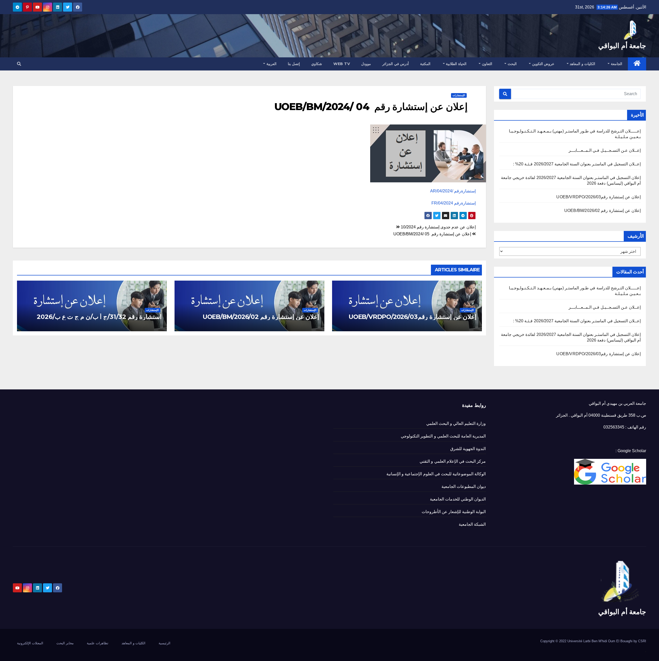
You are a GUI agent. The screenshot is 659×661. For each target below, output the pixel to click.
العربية (270, 63)
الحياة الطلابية (455, 63)
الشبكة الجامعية (472, 524)
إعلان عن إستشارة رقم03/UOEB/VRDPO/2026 (598, 197)
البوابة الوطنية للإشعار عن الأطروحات (454, 512)
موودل (366, 63)
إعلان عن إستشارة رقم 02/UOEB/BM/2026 (602, 210)
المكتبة (425, 63)
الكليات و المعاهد (582, 63)
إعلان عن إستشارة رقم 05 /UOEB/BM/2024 (432, 234)
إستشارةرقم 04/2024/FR (453, 203)
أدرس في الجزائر (395, 63)
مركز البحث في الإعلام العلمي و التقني (453, 461)
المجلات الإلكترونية (30, 643)
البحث (511, 63)
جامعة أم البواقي (622, 45)
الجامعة (616, 63)
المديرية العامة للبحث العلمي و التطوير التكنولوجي (443, 436)
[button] (19, 64)
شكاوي (316, 63)
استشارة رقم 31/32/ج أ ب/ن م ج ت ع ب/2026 (99, 316)
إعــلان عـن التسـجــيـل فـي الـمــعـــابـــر (605, 150)
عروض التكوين (542, 63)
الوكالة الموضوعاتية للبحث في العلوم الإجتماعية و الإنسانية (436, 474)
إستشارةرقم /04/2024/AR (453, 191)
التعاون (486, 63)
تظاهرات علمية (97, 643)
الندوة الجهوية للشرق (468, 448)
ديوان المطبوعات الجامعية (463, 486)
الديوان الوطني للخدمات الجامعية (458, 499)
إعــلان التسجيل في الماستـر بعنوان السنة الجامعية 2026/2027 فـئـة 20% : (577, 164)
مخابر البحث (65, 643)
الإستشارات (459, 95)
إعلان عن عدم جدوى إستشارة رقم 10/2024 (438, 227)
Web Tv (341, 63)
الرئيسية (164, 643)
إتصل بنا (294, 63)
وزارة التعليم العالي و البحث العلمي (456, 423)
